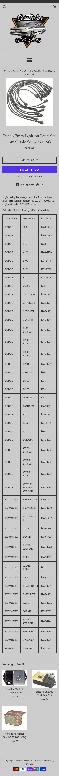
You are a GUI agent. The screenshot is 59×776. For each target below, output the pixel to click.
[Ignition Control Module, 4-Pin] (44, 679)
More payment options (29, 176)
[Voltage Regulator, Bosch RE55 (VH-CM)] (14, 718)
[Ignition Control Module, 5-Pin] (14, 678)
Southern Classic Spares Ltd (32, 760)
